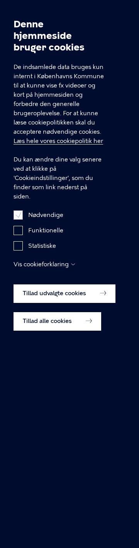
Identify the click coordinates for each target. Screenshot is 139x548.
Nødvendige (45, 215)
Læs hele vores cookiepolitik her (58, 141)
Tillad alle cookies (48, 321)
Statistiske (42, 245)
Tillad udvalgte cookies (55, 293)
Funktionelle (45, 230)
